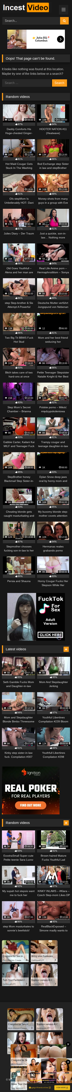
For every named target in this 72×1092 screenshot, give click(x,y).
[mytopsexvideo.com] (29, 8)
